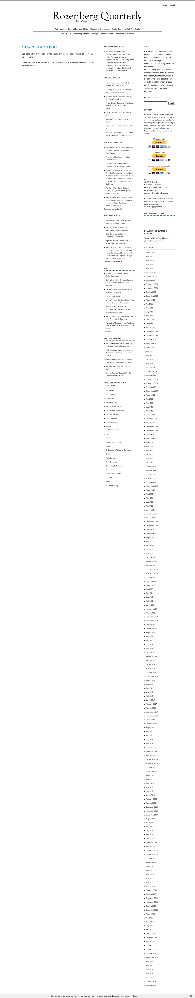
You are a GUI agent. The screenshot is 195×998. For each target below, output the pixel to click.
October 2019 (151, 577)
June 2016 (150, 736)
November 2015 (152, 763)
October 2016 (151, 720)
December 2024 (152, 332)
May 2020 (149, 549)
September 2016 (152, 724)
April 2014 (149, 835)
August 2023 (150, 395)
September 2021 (152, 486)
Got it (135, 996)
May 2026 (149, 264)
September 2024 (152, 343)
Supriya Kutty (110, 373)
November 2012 (152, 902)
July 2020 (149, 541)
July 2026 (149, 256)
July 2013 (149, 870)
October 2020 (151, 530)
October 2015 (151, 767)
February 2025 (151, 324)
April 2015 (149, 791)
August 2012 (150, 914)
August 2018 (150, 633)
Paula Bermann (106, 34)
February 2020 (151, 561)
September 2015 (152, 771)
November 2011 (152, 949)
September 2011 (152, 957)
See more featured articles (114, 209)
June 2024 (150, 355)
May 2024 (149, 359)
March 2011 (150, 977)
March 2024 (150, 367)
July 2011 (149, 961)
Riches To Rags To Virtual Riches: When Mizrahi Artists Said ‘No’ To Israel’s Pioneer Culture (118, 309)
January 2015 (151, 803)
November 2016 (152, 716)
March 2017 (150, 700)
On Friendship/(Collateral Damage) (84, 34)
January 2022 (151, 470)
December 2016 (152, 712)
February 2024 (151, 371)
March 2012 (150, 934)
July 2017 (149, 684)
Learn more (125, 996)
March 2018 (150, 652)
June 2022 (150, 450)
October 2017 (151, 672)
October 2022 (151, 435)
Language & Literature (100, 29)
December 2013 (152, 850)
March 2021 (150, 510)
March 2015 (150, 795)
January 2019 (151, 613)
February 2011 (151, 981)
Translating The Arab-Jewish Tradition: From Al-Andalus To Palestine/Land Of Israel (120, 325)
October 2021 (151, 482)
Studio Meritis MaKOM (114, 474)
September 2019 (152, 581)
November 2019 (152, 573)
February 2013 (151, 890)
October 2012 (151, 906)
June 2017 (150, 688)
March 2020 (150, 557)
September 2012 (152, 910)
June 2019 (150, 593)
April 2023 (149, 411)
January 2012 (151, 942)
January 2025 (151, 328)
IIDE (107, 434)
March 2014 (150, 839)
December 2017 (152, 664)
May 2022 (149, 454)
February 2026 (151, 276)
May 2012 (149, 926)
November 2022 (152, 431)
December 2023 (152, 379)
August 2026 (150, 252)
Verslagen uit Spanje (113, 296)
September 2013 (152, 862)
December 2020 (152, 522)
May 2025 (149, 312)
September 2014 (152, 815)
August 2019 (150, 585)
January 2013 (151, 894)
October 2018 (151, 625)
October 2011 (151, 953)
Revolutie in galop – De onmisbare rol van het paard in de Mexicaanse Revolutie (119, 282)
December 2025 (152, 284)
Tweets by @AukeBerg (152, 238)
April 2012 (149, 930)
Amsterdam (110, 391)
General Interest (75, 29)
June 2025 (150, 308)
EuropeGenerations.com (115, 410)
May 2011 (149, 969)
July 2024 (149, 351)
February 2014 (151, 843)
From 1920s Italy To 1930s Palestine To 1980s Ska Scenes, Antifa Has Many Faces (119, 150)
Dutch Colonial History (114, 406)
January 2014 (151, 846)
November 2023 (152, 383)
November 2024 (152, 336)
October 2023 (151, 387)
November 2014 (152, 811)
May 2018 (149, 644)
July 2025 (149, 304)
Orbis (108, 454)
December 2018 (152, 617)
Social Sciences (119, 29)
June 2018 (150, 641)
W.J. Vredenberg (112, 486)
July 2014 (149, 823)
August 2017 (150, 680)
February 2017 (151, 704)
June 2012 (150, 922)
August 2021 (150, 490)
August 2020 (150, 538)
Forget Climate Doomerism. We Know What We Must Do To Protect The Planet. (119, 105)
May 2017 (149, 692)
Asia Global (110, 398)
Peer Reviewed (111, 462)
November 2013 (152, 854)
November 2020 (152, 526)
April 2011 (149, 973)
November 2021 (152, 478)
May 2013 (149, 878)
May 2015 (149, 787)
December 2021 (152, 474)
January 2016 (151, 755)
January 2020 (151, 565)
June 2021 (150, 498)
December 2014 (152, 807)
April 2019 (149, 601)
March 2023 (150, 415)
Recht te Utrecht (113, 430)
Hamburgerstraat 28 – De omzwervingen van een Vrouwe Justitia (120, 352)
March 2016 (150, 747)
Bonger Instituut (111, 402)
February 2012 (151, 938)
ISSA (107, 438)
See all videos (109, 332)
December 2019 (152, 569)
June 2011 (149, 965)
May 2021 (149, 502)
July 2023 (149, 399)
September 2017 (152, 676)
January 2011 (151, 985)
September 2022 (152, 439)
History (86, 29)
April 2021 (149, 506)
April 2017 (149, 696)
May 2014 (149, 831)
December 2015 (152, 759)
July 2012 (149, 918)
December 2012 (152, 898)
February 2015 (151, 799)
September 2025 (152, 296)
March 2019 (150, 605)
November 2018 (152, 621)
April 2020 (149, 553)
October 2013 (151, 858)
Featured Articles (112, 414)
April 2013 (149, 882)
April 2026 (149, 268)
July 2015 (149, 779)
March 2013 (150, 886)
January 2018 (151, 660)
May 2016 (149, 740)
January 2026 (151, 280)
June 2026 (150, 260)
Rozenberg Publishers (124, 34)
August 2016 (150, 728)
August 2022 (150, 442)
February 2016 (151, 751)
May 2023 (149, 407)
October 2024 (151, 339)
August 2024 (150, 347)
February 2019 (151, 609)
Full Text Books (133, 29)
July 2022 (149, 446)
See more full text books (113, 262)
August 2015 (150, 775)
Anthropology (61, 29)
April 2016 (149, 744)
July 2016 (149, 732)
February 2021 (151, 514)
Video (108, 482)
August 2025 (150, 300)
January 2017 (151, 708)
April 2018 (149, 648)
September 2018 (152, 629)
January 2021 (151, 518)
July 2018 (149, 637)
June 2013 (150, 874)
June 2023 (150, 403)
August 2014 (150, 819)
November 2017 (152, 668)
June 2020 (150, 545)
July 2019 (149, 589)
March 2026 (150, 272)
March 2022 (150, 462)
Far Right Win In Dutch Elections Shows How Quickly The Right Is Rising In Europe (118, 190)
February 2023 (151, 419)
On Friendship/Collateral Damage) (118, 450)
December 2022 (152, 427)
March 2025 (150, 320)
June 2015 (150, 783)
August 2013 (150, 866)
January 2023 (151, 423)
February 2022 (151, 466)
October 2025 (151, 292)
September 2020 (152, 534)
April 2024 (149, 363)
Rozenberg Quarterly (152, 114)
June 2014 (150, 827)
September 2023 (152, 391)
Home (164, 5)
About (172, 5)
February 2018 (151, 656)
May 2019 (149, 597)
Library (64, 34)
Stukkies (109, 478)
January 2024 (151, 375)
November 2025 (152, 288)
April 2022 (149, 458)
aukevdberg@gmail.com (153, 207)
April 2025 (149, 316)
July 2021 (149, 494)
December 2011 (152, 946)
